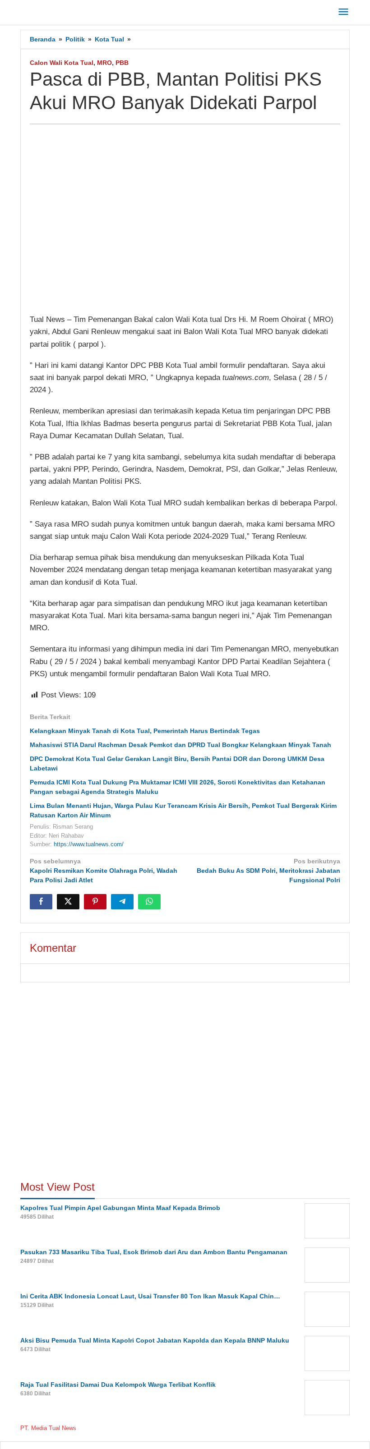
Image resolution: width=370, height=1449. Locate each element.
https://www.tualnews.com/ (89, 844)
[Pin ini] (95, 901)
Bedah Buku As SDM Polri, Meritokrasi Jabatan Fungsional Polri (268, 870)
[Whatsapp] (149, 901)
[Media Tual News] (61, 10)
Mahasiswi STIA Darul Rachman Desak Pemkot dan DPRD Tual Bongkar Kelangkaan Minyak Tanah (180, 744)
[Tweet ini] (68, 901)
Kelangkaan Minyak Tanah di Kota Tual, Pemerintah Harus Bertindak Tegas (145, 730)
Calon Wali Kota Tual (61, 62)
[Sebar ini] (41, 901)
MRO (104, 62)
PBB (122, 62)
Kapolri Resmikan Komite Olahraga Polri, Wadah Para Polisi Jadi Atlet (103, 870)
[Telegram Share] (122, 901)
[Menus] (343, 12)
